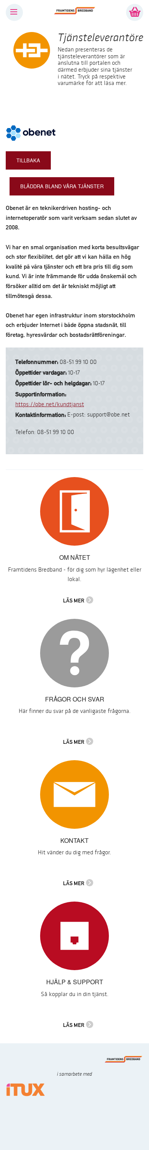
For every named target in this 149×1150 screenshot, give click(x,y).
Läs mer (73, 600)
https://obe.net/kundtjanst (49, 404)
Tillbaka (28, 160)
